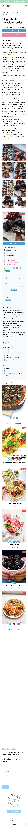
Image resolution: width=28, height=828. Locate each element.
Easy (25, 593)
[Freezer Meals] (14, 542)
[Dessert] (17, 268)
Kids (25, 387)
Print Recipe (13, 35)
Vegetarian (21, 214)
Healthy (24, 428)
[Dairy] (11, 418)
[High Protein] (14, 459)
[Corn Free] (8, 624)
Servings (6, 351)
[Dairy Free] (9, 459)
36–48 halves (12, 357)
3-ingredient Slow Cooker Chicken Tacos (14, 462)
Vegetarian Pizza (14, 421)
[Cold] (14, 268)
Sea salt (8, 368)
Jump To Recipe (13, 30)
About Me (14, 817)
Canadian (12, 258)
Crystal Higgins (14, 253)
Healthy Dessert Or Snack (12, 12)
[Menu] (26, 5)
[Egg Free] (14, 418)
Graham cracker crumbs (13, 371)
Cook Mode (6, 347)
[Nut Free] (17, 459)
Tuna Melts (14, 627)
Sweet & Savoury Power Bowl (14, 586)
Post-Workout (5, 14)
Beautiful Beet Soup (14, 544)
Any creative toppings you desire (13, 374)
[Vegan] (5, 271)
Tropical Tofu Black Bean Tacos (14, 503)
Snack (11, 14)
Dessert (3, 12)
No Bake (17, 255)
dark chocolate (14, 361)
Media (14, 824)
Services (14, 820)
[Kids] (20, 268)
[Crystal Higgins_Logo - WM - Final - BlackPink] (6, 5)
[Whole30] (19, 542)
